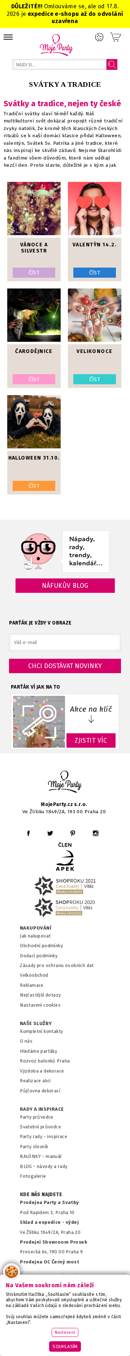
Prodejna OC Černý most (49, 1262)
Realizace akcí (35, 1080)
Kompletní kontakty (41, 1031)
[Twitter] (50, 833)
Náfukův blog (65, 586)
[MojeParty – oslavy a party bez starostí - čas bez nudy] (56, 44)
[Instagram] (95, 833)
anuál (56, 1156)
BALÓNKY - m (35, 1156)
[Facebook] (28, 833)
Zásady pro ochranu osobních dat (57, 965)
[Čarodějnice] (34, 315)
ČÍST (34, 272)
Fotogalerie (33, 1176)
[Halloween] (34, 422)
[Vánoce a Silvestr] (34, 209)
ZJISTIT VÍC (91, 740)
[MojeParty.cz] (65, 783)
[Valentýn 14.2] (94, 209)
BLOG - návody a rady (43, 1166)
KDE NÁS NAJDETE (41, 1195)
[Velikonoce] (94, 315)
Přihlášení (99, 37)
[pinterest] (72, 833)
